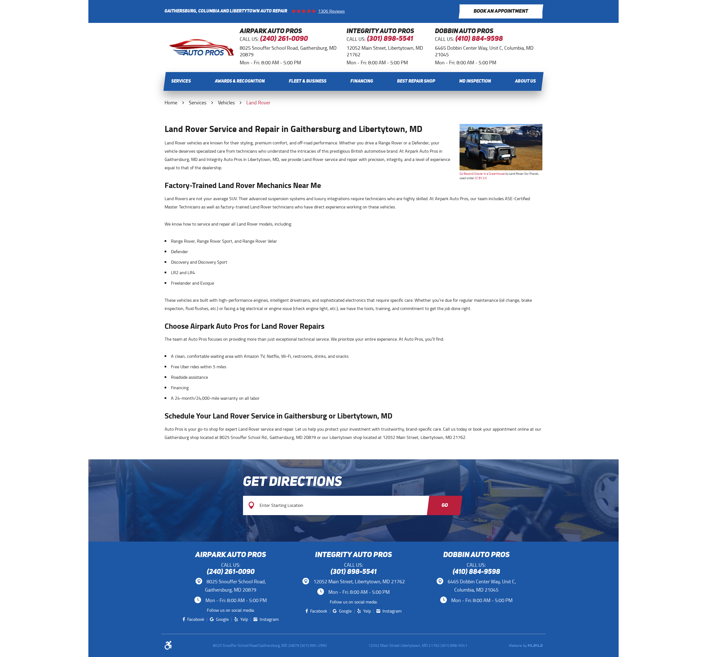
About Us (525, 81)
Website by (525, 645)
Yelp (244, 619)
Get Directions (292, 482)
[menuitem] (181, 81)
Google (222, 619)
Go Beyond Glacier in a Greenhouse (482, 173)
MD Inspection (475, 81)
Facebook (195, 619)
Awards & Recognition (240, 81)
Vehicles (226, 103)
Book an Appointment (501, 11)
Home (171, 103)
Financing (361, 81)
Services (181, 81)
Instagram (269, 619)
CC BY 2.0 (481, 178)
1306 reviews (331, 11)
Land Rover (258, 103)
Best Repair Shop (416, 81)
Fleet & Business (307, 81)
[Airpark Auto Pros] (201, 54)
